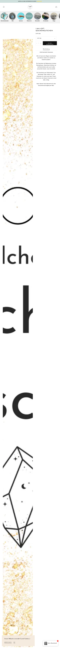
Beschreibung (46, 49)
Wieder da (29, 20)
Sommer (21, 20)
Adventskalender (4, 20)
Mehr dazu (8, 642)
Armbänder (45, 20)
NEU (13, 20)
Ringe (54, 20)
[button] (4, 7)
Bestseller (37, 20)
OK (14, 642)
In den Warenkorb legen (49, 43)
